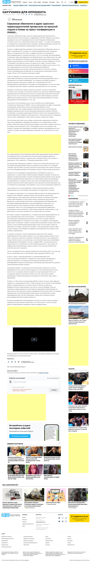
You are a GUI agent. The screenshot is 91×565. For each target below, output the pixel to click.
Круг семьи (70, 540)
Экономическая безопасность (30, 542)
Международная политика (8, 538)
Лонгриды (52, 2)
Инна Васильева (17, 19)
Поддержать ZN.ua (83, 2)
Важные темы (7, 5)
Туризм (69, 542)
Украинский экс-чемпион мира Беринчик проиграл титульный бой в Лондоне (77, 429)
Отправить (54, 390)
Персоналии (26, 544)
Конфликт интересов (28, 540)
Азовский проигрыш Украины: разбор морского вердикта (74, 174)
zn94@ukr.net (39, 525)
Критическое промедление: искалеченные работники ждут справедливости (73, 157)
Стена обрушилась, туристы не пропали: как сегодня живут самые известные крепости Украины (76, 204)
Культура (48, 544)
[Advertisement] (34, 144)
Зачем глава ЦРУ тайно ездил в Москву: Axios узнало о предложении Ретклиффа (75, 231)
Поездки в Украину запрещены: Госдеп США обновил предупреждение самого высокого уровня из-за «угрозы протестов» (76, 213)
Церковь (47, 542)
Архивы (24, 517)
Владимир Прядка (52, 504)
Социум (69, 536)
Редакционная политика (28, 523)
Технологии (48, 538)
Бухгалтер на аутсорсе (75, 147)
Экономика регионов (6, 546)
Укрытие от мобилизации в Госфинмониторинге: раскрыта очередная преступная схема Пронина (76, 240)
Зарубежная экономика (29, 538)
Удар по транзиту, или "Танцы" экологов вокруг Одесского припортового (77, 322)
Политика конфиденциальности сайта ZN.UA (79, 560)
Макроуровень (5, 540)
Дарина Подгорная (30, 507)
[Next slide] (87, 5)
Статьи (30, 2)
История (69, 538)
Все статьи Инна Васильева (16, 367)
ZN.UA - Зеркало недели (78, 101)
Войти (72, 2)
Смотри (71, 369)
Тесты (57, 2)
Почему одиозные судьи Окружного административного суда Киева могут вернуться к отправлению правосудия (75, 131)
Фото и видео (37, 2)
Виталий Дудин (73, 507)
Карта (23, 526)
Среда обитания (49, 540)
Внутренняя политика (7, 536)
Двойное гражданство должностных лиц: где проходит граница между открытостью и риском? (75, 166)
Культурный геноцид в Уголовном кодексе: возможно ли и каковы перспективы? (75, 141)
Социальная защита (28, 536)
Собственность (70, 544)
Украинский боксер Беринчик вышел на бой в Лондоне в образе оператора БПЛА (77, 387)
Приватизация (5, 544)
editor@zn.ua (43, 529)
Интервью (45, 2)
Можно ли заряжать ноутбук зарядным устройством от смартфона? (74, 223)
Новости (25, 2)
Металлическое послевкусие (77, 303)
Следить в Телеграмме (21, 436)
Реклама (24, 521)
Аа (76, 2)
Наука (47, 536)
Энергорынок (5, 542)
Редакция (24, 519)
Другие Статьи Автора (77, 286)
